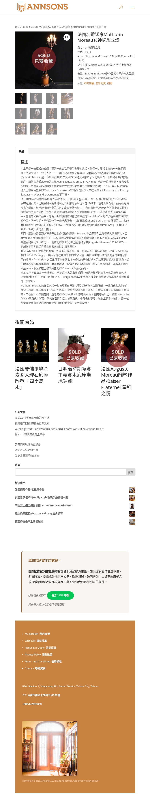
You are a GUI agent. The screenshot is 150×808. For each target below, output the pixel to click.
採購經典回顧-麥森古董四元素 (32, 423)
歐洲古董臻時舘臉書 (26, 450)
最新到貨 (100, 83)
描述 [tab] (21, 151)
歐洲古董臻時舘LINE (27, 455)
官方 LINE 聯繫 (60, 595)
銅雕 (54, 26)
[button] (66, 37)
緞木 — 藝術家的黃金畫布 (30, 434)
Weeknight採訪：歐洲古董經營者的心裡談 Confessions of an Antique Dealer (59, 429)
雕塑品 (46, 26)
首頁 (17, 26)
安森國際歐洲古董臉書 (28, 444)
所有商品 (89, 83)
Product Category (31, 26)
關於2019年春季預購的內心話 (32, 417)
